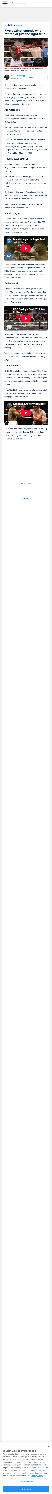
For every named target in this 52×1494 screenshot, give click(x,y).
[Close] (49, 1446)
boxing (19, 25)
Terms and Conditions (37, 1470)
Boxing (26, 498)
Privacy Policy (37, 1475)
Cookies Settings (26, 1481)
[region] (26, 1468)
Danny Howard (16, 75)
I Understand (26, 1489)
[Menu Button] (5, 3)
